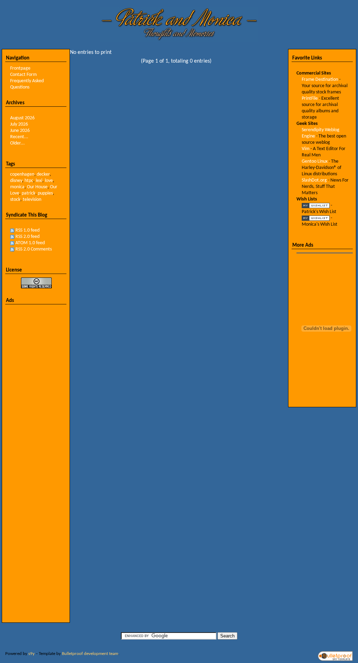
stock (15, 199)
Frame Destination (320, 79)
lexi (39, 180)
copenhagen (22, 174)
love (49, 180)
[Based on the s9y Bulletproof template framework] (335, 659)
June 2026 (20, 130)
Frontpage (20, 68)
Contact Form (23, 74)
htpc (28, 180)
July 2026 (19, 124)
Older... (17, 143)
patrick (28, 193)
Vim (305, 148)
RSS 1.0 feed (27, 230)
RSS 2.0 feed (27, 236)
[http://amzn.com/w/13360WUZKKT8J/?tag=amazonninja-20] (316, 218)
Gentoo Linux (315, 161)
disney (16, 180)
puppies (45, 193)
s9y (31, 653)
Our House (37, 187)
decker (43, 174)
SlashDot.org (314, 180)
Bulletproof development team (90, 653)
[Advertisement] (36, 415)
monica (17, 187)
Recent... (19, 137)
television (32, 199)
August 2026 (22, 118)
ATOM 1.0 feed (30, 243)
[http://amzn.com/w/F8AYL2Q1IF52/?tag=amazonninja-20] (316, 205)
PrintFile (310, 98)
